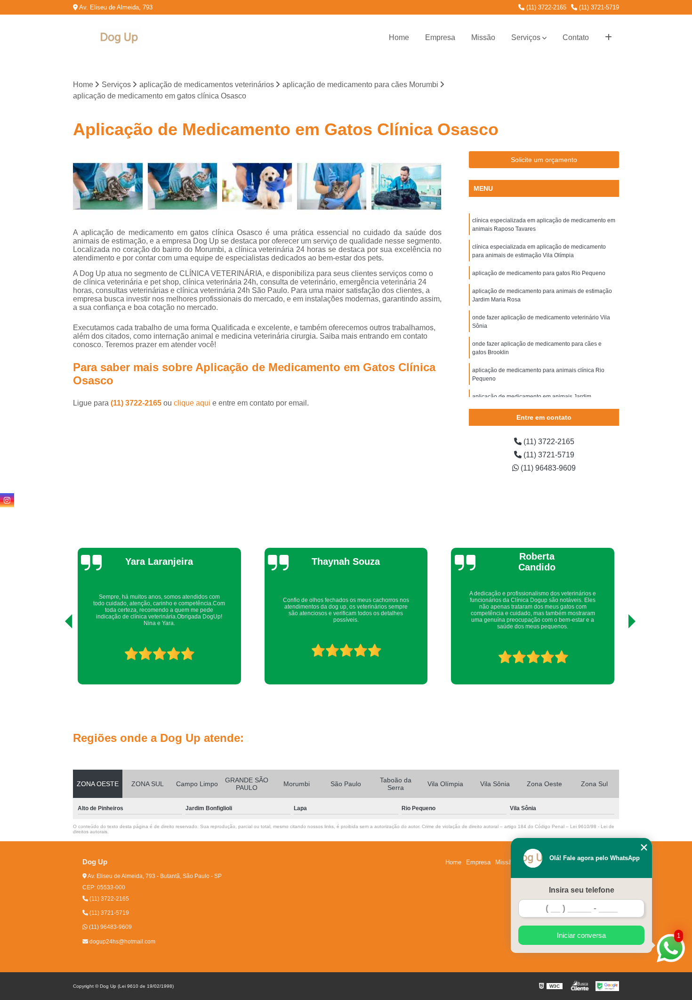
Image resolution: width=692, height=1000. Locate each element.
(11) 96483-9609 (547, 468)
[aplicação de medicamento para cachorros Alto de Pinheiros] (406, 186)
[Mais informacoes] (608, 37)
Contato (576, 37)
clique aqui (192, 403)
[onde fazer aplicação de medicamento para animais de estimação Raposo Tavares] (108, 186)
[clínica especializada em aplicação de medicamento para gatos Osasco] (183, 186)
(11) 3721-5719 (598, 7)
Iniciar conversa (581, 935)
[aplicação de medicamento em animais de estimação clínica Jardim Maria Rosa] (332, 186)
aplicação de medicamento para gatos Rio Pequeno (538, 273)
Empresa (440, 37)
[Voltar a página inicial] (120, 38)
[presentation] (55, 657)
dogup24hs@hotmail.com (121, 941)
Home (399, 37)
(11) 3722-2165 (545, 7)
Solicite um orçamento (544, 159)
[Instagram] (7, 500)
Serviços (525, 37)
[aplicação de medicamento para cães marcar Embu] (257, 186)
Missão (483, 37)
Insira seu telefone (581, 890)
